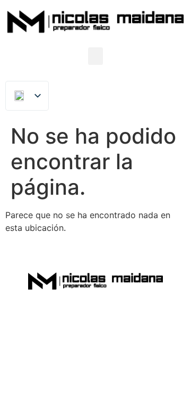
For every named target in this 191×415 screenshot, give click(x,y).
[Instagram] (122, 315)
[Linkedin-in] (68, 315)
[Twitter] (95, 315)
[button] (95, 56)
